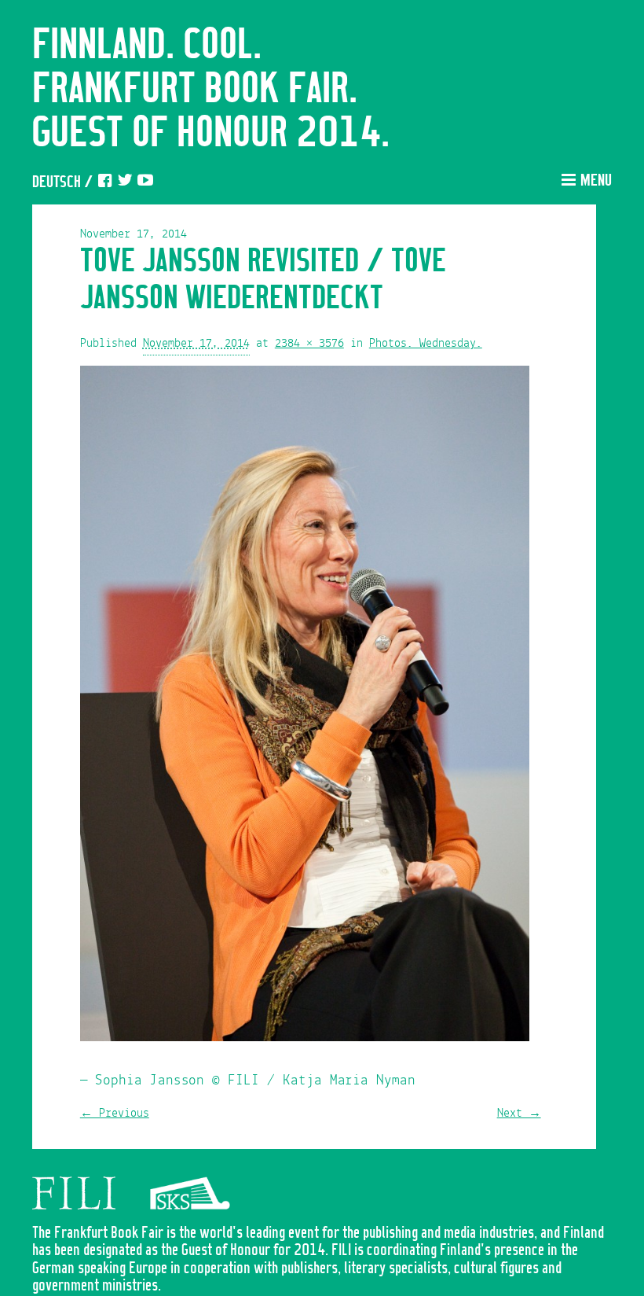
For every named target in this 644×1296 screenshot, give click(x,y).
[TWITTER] (125, 183)
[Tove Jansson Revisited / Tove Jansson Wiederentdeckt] (304, 708)
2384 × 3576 (309, 344)
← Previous (114, 1114)
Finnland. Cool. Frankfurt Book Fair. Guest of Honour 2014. (211, 90)
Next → (519, 1114)
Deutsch (56, 183)
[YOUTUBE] (145, 183)
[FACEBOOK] (104, 183)
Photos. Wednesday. (425, 344)
